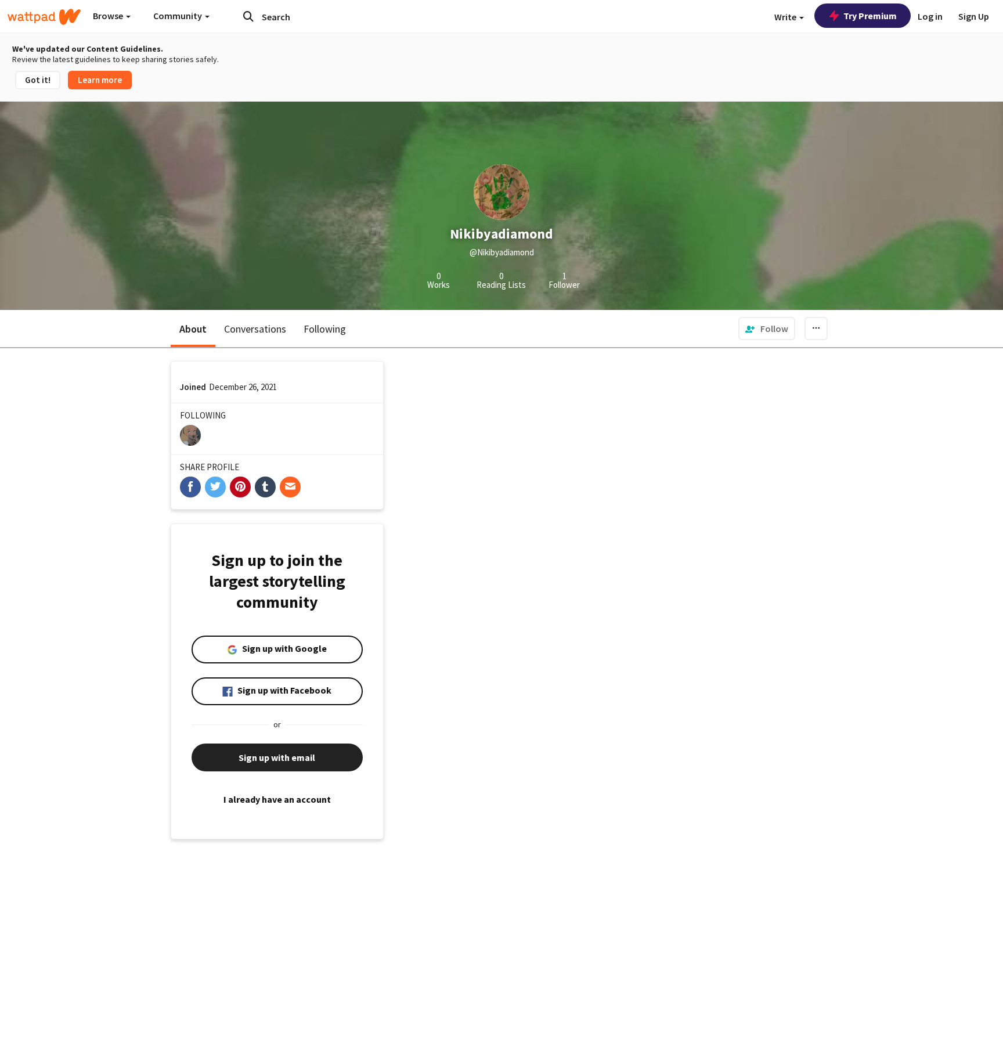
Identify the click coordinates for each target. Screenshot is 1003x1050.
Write (786, 17)
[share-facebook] (190, 487)
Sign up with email (277, 757)
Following (325, 328)
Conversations (255, 328)
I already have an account (277, 799)
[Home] (44, 17)
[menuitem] (766, 328)
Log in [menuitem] (930, 16)
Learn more (100, 79)
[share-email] (290, 487)
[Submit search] (248, 16)
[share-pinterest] (240, 487)
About (193, 328)
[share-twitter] (215, 487)
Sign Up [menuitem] (973, 16)
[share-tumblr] (265, 487)
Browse (109, 15)
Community (178, 15)
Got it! (37, 79)
